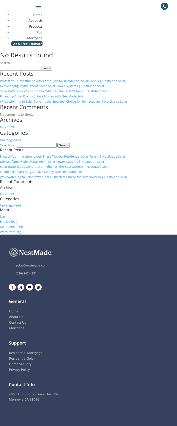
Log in (4, 216)
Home (38, 15)
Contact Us (17, 322)
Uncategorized (10, 140)
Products (36, 26)
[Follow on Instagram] (38, 287)
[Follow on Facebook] (12, 287)
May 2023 (7, 127)
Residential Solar (22, 358)
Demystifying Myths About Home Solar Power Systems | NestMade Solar (52, 86)
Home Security (20, 364)
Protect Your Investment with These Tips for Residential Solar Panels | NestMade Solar (62, 81)
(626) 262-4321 (26, 273)
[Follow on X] (20, 287)
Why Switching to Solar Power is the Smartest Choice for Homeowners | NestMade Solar (63, 101)
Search (5, 63)
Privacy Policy (19, 369)
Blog (39, 32)
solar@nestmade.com (31, 265)
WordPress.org (10, 232)
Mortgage (35, 38)
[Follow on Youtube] (29, 287)
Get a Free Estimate (26, 44)
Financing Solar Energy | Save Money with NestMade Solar (42, 96)
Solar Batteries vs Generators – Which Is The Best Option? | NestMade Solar (55, 91)
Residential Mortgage (26, 353)
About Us (35, 20)
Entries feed (8, 221)
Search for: (8, 145)
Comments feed (11, 227)
